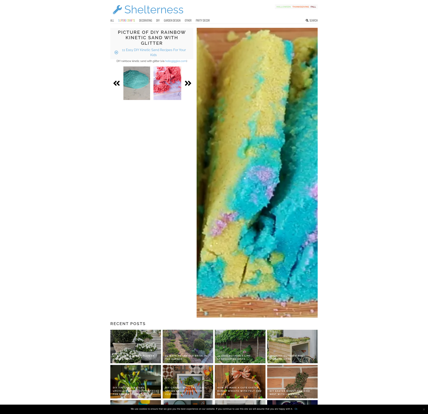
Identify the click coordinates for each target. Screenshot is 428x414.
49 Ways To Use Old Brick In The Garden (186, 357)
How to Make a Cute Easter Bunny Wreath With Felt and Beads (239, 390)
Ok (296, 408)
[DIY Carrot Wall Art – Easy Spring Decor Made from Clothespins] (188, 381)
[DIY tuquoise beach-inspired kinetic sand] (137, 83)
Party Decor (203, 20)
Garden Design (172, 20)
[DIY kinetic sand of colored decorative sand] (167, 83)
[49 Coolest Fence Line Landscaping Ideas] (240, 346)
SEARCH (313, 20)
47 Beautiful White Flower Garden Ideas (133, 357)
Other (188, 20)
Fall (313, 7)
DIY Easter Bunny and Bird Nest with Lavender (290, 393)
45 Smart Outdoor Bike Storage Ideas (287, 357)
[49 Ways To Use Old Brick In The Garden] (188, 346)
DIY (158, 20)
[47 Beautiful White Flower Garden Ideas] (135, 346)
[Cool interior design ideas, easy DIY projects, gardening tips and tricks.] (148, 16)
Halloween (284, 7)
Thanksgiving (300, 7)
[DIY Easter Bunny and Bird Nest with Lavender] (292, 381)
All (112, 20)
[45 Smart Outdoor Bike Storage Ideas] (292, 346)
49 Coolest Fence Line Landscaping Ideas (234, 357)
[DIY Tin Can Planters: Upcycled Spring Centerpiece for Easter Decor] (135, 381)
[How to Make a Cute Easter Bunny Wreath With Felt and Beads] (240, 381)
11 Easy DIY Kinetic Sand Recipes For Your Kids (153, 52)
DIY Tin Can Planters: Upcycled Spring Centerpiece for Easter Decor (135, 390)
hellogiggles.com (175, 61)
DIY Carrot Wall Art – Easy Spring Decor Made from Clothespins (186, 390)
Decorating (145, 20)
